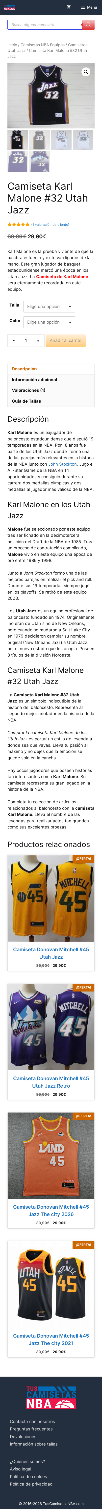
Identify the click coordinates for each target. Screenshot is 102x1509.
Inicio (12, 44)
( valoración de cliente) (50, 225)
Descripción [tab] (24, 368)
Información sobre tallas (34, 1444)
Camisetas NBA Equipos (43, 44)
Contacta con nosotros (32, 1421)
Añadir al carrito (65, 340)
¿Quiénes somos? (27, 1461)
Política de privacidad (31, 1484)
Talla (14, 305)
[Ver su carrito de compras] (69, 7)
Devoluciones (23, 1436)
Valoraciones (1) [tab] (29, 390)
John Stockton (62, 464)
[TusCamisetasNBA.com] (9, 7)
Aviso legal (20, 1469)
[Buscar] (88, 25)
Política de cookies (28, 1476)
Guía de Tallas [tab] (26, 401)
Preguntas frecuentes (31, 1428)
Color (15, 320)
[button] (85, 71)
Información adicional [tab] (34, 379)
